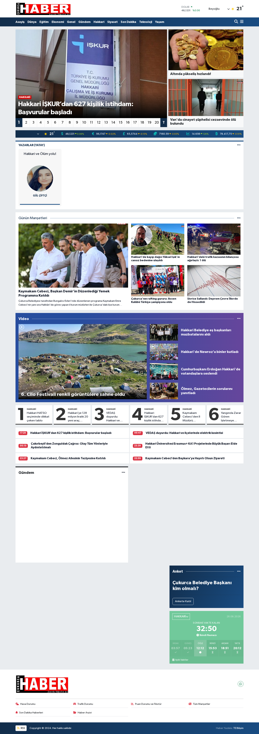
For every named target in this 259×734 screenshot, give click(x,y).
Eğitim (44, 21)
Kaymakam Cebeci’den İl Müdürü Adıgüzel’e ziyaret (191, 417)
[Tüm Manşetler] (239, 218)
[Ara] (236, 22)
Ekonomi (58, 21)
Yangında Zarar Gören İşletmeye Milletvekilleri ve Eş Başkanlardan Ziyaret (231, 417)
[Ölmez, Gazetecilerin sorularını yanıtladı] (164, 390)
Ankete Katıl (183, 601)
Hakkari (99, 21)
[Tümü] (239, 571)
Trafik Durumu (85, 704)
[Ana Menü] (241, 22)
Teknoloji (145, 21)
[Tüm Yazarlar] (239, 145)
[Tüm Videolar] (239, 318)
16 (128, 122)
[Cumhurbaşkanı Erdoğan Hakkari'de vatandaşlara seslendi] (164, 371)
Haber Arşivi (85, 712)
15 (120, 122)
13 (106, 122)
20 (157, 122)
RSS (22, 728)
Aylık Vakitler (181, 660)
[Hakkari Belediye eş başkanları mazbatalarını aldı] (164, 332)
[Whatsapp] (240, 684)
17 (135, 122)
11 (91, 122)
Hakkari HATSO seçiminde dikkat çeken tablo (38, 417)
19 (149, 122)
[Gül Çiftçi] (40, 178)
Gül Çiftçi (40, 195)
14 (113, 122)
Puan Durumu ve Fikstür (148, 704)
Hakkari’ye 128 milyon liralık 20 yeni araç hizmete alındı (78, 417)
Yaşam (159, 21)
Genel (71, 21)
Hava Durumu (27, 704)
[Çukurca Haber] (44, 9)
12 (98, 122)
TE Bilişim (238, 728)
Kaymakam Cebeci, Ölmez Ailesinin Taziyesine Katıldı (68, 458)
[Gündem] (123, 472)
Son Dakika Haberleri (31, 712)
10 (84, 122)
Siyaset (112, 21)
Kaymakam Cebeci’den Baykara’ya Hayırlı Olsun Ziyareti (184, 458)
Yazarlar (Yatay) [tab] (31, 145)
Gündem (84, 21)
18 (142, 122)
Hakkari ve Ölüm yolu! (40, 154)
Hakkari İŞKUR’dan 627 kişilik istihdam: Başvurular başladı (154, 417)
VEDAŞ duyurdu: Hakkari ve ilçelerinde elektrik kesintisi (113, 417)
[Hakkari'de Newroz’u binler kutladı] (164, 351)
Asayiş (20, 21)
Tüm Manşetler (201, 704)
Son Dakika (128, 21)
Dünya (31, 21)
